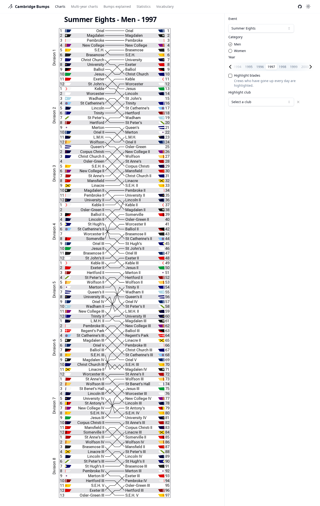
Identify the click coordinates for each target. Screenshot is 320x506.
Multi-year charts (84, 6)
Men (237, 44)
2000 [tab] (305, 66)
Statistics (144, 6)
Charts (60, 6)
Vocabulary (165, 6)
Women (240, 50)
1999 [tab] (294, 66)
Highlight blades (247, 75)
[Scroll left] (231, 67)
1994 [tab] (237, 66)
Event (232, 18)
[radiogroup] (271, 47)
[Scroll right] (311, 67)
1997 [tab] (271, 66)
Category (235, 37)
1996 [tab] (260, 66)
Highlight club (239, 92)
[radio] (230, 44)
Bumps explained (117, 6)
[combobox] (261, 28)
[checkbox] (230, 76)
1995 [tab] (249, 66)
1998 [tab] (282, 66)
